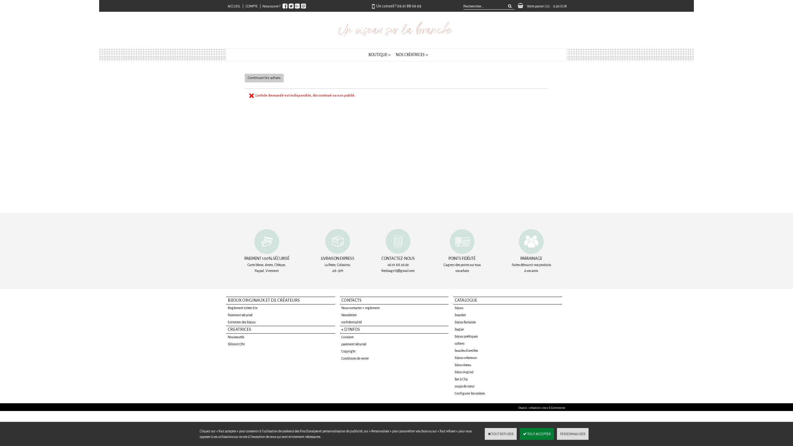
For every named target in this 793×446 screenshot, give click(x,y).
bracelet (460, 315)
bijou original (464, 372)
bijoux (459, 308)
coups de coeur (465, 386)
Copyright (348, 351)
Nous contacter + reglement (360, 308)
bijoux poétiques (466, 336)
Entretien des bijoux (242, 322)
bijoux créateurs (466, 358)
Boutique (378, 55)
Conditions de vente (355, 358)
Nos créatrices (410, 55)
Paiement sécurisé (240, 315)
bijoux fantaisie (465, 322)
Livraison (347, 337)
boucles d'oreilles (466, 350)
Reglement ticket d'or (243, 308)
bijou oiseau (463, 365)
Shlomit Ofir (236, 344)
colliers (459, 343)
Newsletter (349, 315)
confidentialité (351, 322)
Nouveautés (236, 337)
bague (459, 329)
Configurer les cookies (470, 393)
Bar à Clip (461, 379)
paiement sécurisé (353, 344)
